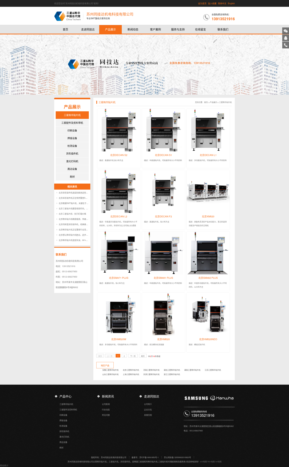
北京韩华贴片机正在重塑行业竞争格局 (75, 229)
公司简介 (148, 404)
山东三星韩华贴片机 (110, 374)
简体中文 (222, 3)
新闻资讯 (108, 396)
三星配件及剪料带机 (72, 122)
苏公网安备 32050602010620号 (177, 457)
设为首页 (202, 3)
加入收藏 (212, 3)
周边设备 (72, 169)
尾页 (143, 356)
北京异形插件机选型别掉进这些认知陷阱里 (77, 192)
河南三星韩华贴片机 (151, 370)
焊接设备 (72, 138)
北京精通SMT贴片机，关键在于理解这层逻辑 (78, 203)
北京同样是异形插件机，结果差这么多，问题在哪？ (81, 224)
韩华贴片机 (102, 461)
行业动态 (106, 409)
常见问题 (106, 414)
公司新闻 (106, 404)
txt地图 (218, 461)
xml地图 (203, 461)
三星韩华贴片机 (72, 115)
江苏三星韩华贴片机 (213, 370)
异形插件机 (72, 153)
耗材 (72, 176)
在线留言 (200, 29)
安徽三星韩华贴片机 (110, 370)
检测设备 (72, 146)
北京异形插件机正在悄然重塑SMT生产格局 (77, 197)
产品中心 (65, 396)
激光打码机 (72, 161)
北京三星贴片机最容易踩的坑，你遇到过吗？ (78, 208)
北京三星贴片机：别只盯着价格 (72, 213)
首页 (65, 29)
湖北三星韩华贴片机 (172, 370)
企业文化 (148, 409)
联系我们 (223, 29)
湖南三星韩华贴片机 (192, 370)
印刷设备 (72, 130)
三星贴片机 (113, 461)
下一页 (133, 356)
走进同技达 (88, 29)
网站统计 (4, 465)
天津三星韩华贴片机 (151, 374)
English (231, 3)
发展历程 (148, 414)
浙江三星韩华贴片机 (172, 374)
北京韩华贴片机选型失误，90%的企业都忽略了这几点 (82, 240)
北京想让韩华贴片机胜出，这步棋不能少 (76, 234)
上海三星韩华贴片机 (131, 374)
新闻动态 (132, 29)
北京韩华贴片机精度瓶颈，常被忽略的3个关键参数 (81, 219)
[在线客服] (285, 38)
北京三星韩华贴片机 (131, 370)
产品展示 (110, 29)
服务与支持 (178, 29)
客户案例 (155, 29)
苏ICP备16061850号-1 (149, 457)
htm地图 (211, 461)
